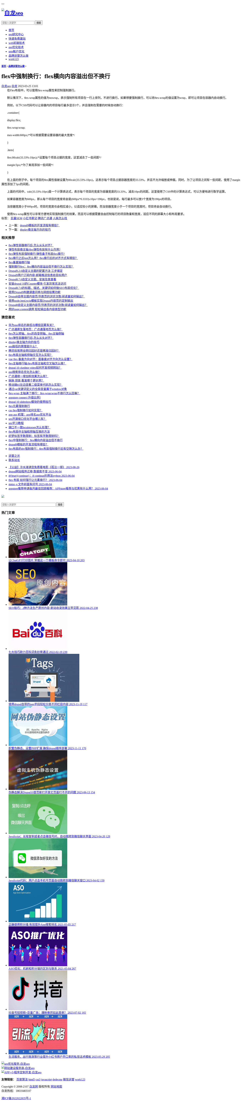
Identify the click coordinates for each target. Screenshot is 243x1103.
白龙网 (33, 1086)
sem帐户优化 (16, 51)
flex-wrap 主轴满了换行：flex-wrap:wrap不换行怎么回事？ (44, 393)
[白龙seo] (12, 13)
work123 (14, 59)
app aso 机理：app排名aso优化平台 (30, 414)
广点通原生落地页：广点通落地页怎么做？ (36, 329)
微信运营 (68, 1079)
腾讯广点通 (45, 218)
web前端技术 (17, 42)
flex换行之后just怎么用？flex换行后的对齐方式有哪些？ (43, 258)
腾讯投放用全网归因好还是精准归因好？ (34, 350)
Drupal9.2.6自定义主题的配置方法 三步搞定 (36, 270)
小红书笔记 (30, 218)
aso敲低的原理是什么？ (23, 346)
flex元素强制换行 (19, 406)
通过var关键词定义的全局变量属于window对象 (38, 389)
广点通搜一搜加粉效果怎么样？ (28, 376)
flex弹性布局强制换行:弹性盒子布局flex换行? (37, 253)
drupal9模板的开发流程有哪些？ (40, 225)
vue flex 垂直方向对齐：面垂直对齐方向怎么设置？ (40, 359)
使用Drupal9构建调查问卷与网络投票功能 (34, 292)
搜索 (38, 22)
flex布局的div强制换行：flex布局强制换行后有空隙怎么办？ (46, 448)
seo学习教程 (16, 423)
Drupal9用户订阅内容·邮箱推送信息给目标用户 (38, 275)
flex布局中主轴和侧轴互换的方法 (29, 431)
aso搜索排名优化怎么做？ (25, 371)
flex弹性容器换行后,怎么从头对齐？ (31, 245)
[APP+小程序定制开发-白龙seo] (21, 1072)
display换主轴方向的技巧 (35, 229)
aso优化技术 (16, 47)
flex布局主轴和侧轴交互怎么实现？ (31, 354)
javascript (46, 1079)
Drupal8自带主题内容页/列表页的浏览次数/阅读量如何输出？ (47, 296)
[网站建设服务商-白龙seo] (18, 1068)
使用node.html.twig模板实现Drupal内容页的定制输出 (41, 300)
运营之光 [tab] (14, 455)
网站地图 (56, 1086)
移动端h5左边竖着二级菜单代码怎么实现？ (36, 384)
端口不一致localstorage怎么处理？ (29, 427)
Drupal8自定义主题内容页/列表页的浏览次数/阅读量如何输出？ (48, 304)
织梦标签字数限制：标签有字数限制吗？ (34, 435)
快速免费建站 (17, 38)
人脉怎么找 (60, 218)
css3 (38, 1079)
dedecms (57, 1079)
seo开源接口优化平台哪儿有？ (27, 418)
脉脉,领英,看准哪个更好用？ (26, 380)
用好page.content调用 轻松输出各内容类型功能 (37, 309)
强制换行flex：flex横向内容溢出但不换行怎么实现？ (41, 266)
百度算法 (22, 1079)
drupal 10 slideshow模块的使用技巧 (30, 401)
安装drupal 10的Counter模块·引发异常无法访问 (37, 283)
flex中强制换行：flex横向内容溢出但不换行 (36, 440)
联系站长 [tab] (14, 460)
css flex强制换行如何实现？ (26, 410)
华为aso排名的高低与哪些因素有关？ (32, 325)
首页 (11, 30)
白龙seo (6, 86)
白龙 (14, 86)
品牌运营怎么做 (18, 55)
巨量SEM (16, 218)
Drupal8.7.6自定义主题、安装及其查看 (32, 279)
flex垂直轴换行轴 (19, 262)
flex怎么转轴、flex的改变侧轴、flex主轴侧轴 (36, 333)
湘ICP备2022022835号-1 (16, 1098)
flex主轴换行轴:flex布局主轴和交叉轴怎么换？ (37, 363)
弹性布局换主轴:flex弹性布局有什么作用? (34, 249)
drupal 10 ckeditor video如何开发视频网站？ (35, 367)
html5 (31, 1079)
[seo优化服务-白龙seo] (15, 1063)
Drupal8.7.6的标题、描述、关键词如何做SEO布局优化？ (44, 287)
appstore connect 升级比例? (25, 397)
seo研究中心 (16, 34)
